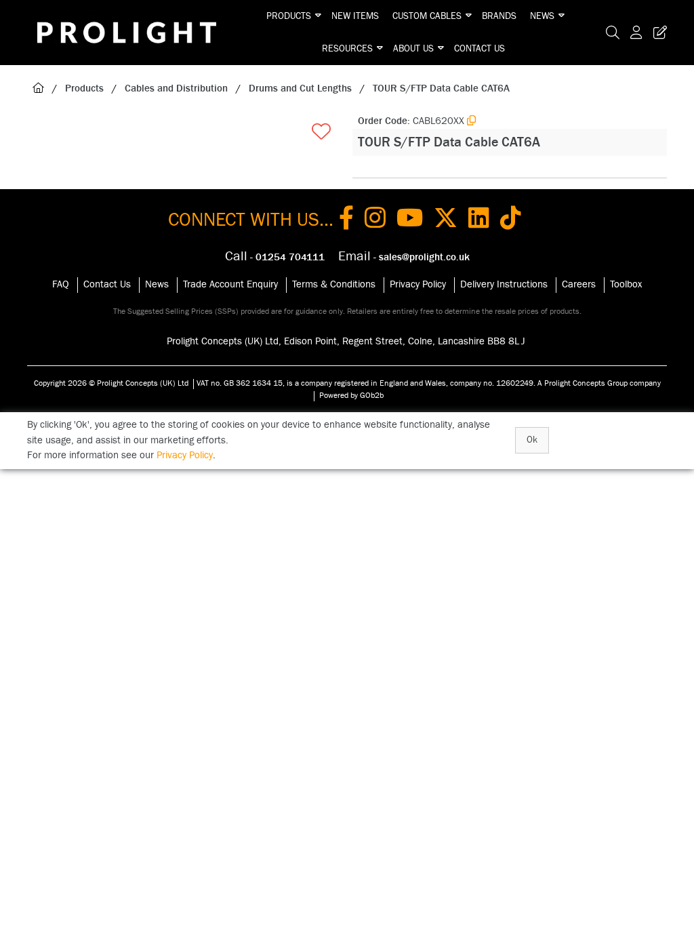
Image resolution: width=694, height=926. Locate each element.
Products (288, 16)
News (542, 16)
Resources (347, 48)
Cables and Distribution (176, 88)
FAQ (60, 284)
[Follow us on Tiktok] (511, 220)
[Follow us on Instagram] (375, 220)
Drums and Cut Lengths (300, 88)
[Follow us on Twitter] (445, 220)
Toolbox (626, 284)
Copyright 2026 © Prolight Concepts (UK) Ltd (111, 383)
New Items (355, 16)
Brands (499, 16)
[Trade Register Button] (657, 32)
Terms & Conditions (333, 284)
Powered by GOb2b (351, 395)
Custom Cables (427, 16)
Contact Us (479, 48)
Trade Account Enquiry (230, 284)
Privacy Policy (418, 284)
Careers (579, 284)
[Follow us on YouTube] (409, 220)
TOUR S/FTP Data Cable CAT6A (441, 88)
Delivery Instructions (504, 284)
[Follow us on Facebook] (346, 220)
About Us (413, 48)
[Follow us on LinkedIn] (479, 220)
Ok (532, 440)
